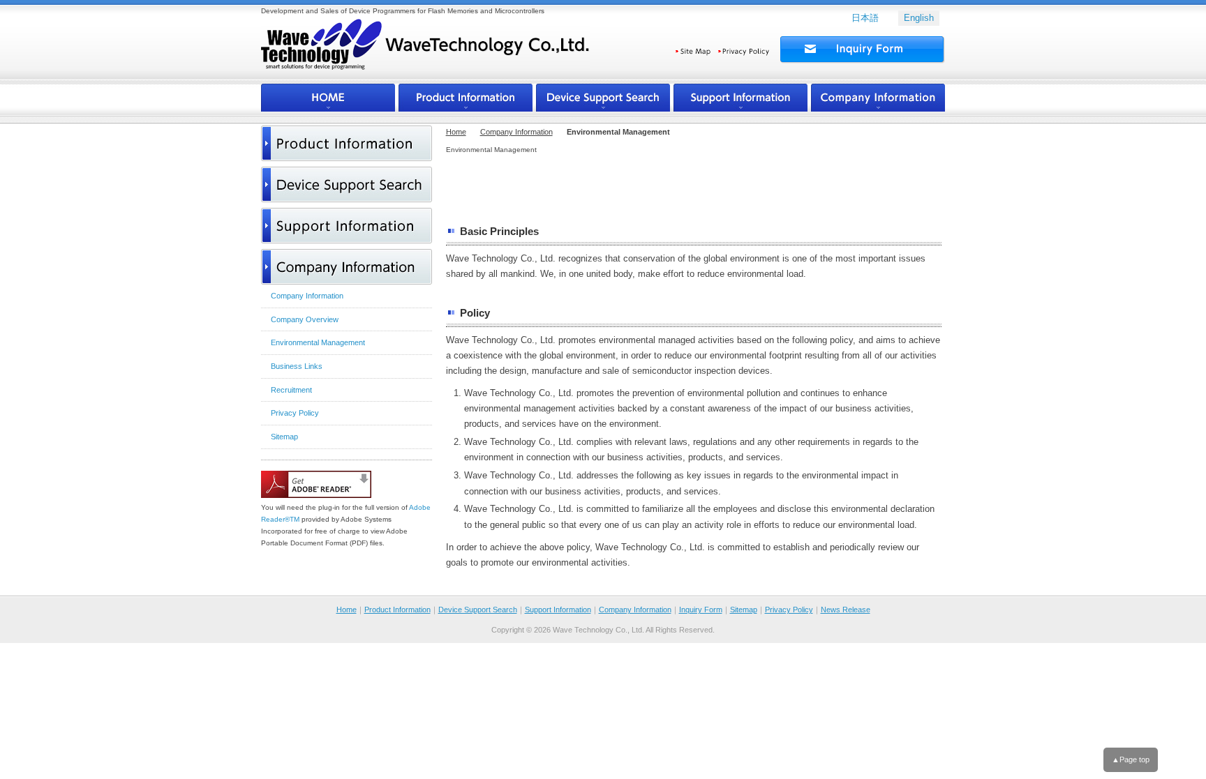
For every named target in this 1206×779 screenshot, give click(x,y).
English (919, 18)
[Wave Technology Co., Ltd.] (425, 51)
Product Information (397, 609)
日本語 (865, 18)
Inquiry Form (700, 609)
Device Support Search (477, 609)
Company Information (516, 132)
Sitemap (743, 609)
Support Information (558, 609)
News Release (845, 609)
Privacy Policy (789, 609)
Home (456, 132)
